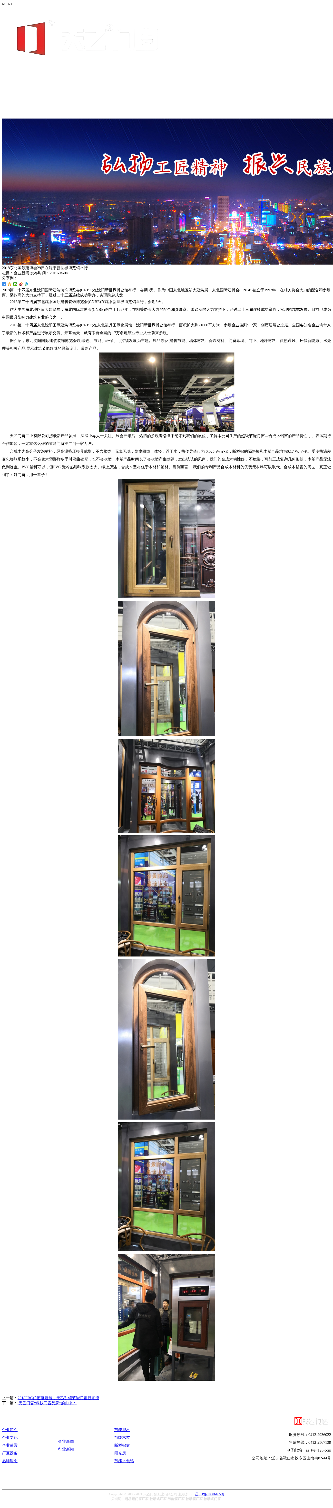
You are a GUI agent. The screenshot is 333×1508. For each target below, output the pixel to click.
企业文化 (10, 1437)
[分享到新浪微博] (21, 284)
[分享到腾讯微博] (26, 284)
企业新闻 (66, 1441)
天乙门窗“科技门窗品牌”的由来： (47, 1403)
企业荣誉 (10, 1445)
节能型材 (122, 1430)
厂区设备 (10, 1453)
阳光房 (120, 1453)
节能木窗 (122, 1437)
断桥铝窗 (122, 1445)
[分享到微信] (15, 284)
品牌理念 (10, 1461)
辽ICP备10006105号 (209, 1494)
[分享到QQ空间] (10, 284)
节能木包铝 (124, 1461)
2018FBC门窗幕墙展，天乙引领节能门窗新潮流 (58, 1398)
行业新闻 (66, 1449)
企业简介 (10, 1430)
